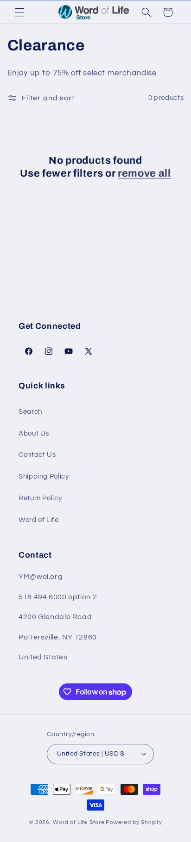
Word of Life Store (78, 822)
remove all (144, 173)
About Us (34, 433)
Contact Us (37, 454)
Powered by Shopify (134, 822)
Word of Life (39, 519)
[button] (19, 12)
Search (30, 411)
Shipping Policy (44, 476)
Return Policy (40, 498)
